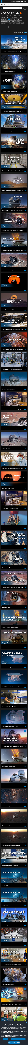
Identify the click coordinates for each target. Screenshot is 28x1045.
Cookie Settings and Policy (14, 1042)
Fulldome (19, 21)
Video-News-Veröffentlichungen (9, 29)
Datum (25, 32)
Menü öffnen (5, 4)
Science (13, 1)
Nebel (21, 23)
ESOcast (13, 19)
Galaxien (3, 23)
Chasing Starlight (5, 17)
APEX (19, 15)
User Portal (18, 1)
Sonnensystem (4, 27)
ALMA (15, 15)
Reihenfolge (20, 32)
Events (17, 19)
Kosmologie (4, 19)
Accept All (5, 1039)
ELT (8, 19)
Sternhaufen (12, 27)
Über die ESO (10, 15)
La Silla (17, 23)
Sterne (18, 27)
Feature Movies (12, 21)
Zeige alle (3, 15)
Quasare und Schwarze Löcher (19, 25)
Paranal (3, 25)
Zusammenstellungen (16, 17)
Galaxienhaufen (10, 23)
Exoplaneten (4, 21)
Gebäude (8, 25)
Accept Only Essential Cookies (18, 1039)
